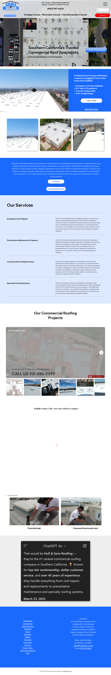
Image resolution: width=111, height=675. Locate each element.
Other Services (28, 626)
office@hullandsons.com (83, 646)
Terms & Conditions (27, 650)
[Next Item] (101, 353)
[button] (108, 64)
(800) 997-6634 (91, 109)
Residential (27, 621)
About (27, 632)
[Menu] (105, 4)
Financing (28, 640)
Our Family (27, 642)
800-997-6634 (85, 648)
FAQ (27, 653)
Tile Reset (28, 629)
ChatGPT (89, 78)
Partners (27, 645)
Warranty (27, 634)
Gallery (28, 637)
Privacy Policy (27, 648)
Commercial (28, 624)
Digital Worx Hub (67, 671)
